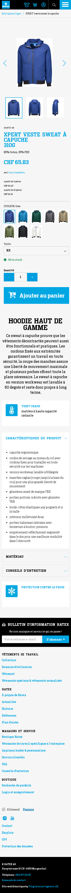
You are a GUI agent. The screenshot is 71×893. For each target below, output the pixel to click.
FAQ (4, 764)
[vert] (36, 216)
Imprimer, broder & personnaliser (24, 750)
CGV (4, 839)
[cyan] (23, 216)
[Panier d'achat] (33, 5)
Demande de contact (14, 880)
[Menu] (65, 4)
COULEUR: (12, 206)
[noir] (23, 231)
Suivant (64, 63)
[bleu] (9, 216)
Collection (9, 660)
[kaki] (63, 216)
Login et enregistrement (18, 792)
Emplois (7, 832)
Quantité (9, 270)
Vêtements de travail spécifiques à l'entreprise (33, 743)
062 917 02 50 (23, 875)
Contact (7, 825)
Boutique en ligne (11, 13)
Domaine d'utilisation (17, 667)
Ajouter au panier (42, 295)
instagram (5, 818)
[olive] (9, 231)
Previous (5, 63)
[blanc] (36, 231)
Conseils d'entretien (15, 771)
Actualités (9, 701)
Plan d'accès (10, 722)
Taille (7, 244)
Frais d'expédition (17, 172)
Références (9, 715)
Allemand (13, 809)
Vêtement (8, 673)
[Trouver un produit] (27, 5)
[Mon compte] (43, 5)
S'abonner (56, 639)
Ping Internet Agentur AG (43, 886)
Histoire (7, 708)
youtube (12, 818)
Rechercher (54, 5)
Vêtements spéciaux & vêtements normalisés (32, 680)
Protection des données (17, 846)
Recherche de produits (16, 785)
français (28, 809)
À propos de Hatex (14, 695)
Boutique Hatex (12, 736)
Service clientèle (13, 757)
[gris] (49, 216)
